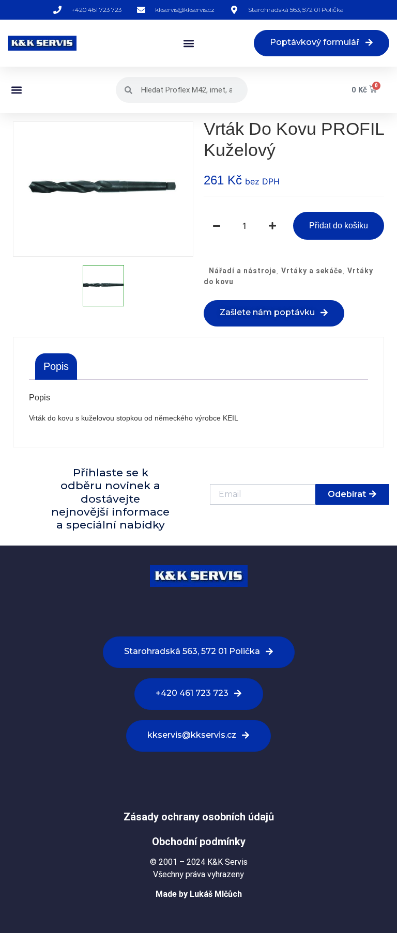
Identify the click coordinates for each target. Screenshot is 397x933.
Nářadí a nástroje (242, 271)
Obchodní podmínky (199, 841)
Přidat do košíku (338, 225)
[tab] (56, 366)
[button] (188, 43)
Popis (56, 366)
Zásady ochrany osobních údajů (199, 817)
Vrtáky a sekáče (311, 271)
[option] (103, 189)
